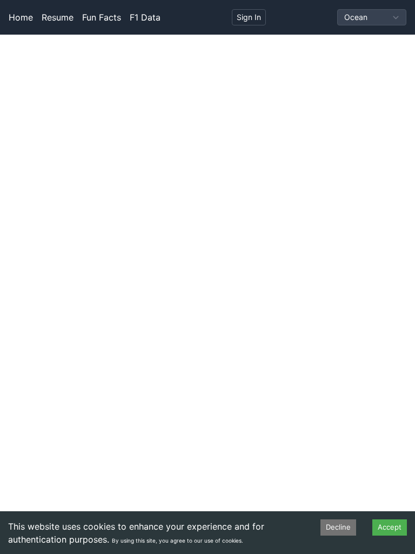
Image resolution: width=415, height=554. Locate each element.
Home (21, 17)
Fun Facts (101, 17)
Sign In (249, 17)
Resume (57, 17)
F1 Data (145, 17)
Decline (338, 527)
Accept (389, 527)
